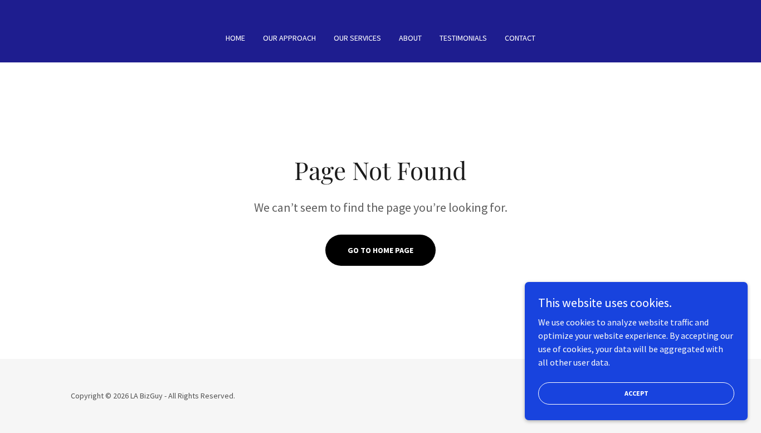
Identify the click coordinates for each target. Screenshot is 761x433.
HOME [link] (235, 38)
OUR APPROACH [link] (289, 38)
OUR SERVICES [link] (357, 38)
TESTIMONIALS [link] (463, 38)
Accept (636, 393)
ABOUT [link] (410, 38)
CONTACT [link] (520, 38)
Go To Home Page (380, 250)
